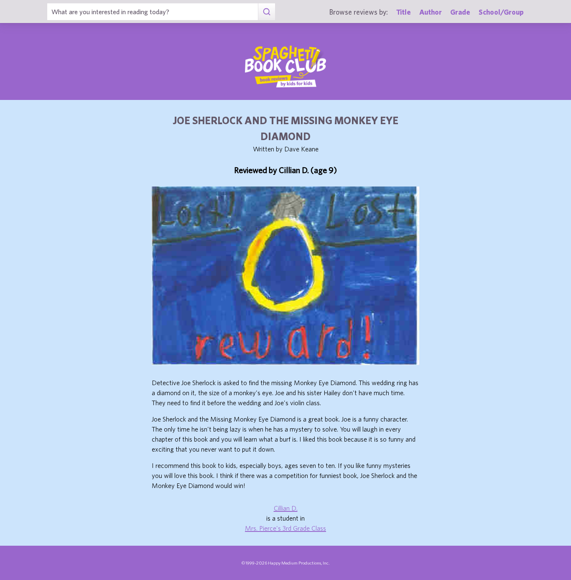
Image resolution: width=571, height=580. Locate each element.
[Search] (266, 11)
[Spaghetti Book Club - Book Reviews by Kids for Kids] (285, 66)
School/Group (501, 12)
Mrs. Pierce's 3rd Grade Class (285, 528)
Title (403, 12)
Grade (460, 12)
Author (430, 12)
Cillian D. (286, 508)
